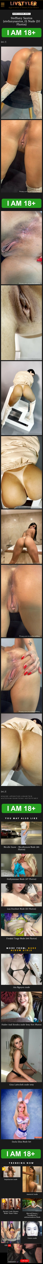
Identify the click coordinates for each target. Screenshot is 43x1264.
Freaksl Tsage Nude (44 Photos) (21, 938)
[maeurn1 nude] (32, 1179)
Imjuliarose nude (10, 1179)
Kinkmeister (32, 1256)
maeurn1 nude (32, 1194)
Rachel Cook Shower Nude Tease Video (11, 1212)
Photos (16, 796)
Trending (3, 1168)
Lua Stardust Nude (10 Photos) (21, 909)
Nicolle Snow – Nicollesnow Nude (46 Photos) (21, 848)
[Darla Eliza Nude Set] (21, 1114)
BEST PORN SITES (21, 1256)
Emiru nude (32, 1238)
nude (6, 796)
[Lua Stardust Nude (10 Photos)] (21, 894)
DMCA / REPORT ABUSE (21, 1258)
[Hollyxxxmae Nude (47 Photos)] (21, 865)
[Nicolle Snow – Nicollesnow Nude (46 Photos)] (21, 833)
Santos (27, 796)
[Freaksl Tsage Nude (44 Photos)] (21, 924)
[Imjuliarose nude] (10, 1171)
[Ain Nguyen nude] (21, 969)
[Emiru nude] (32, 1228)
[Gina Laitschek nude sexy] (21, 1055)
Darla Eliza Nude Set (21, 1141)
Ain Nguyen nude (21, 987)
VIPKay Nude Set (10, 1245)
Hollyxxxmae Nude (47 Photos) (21, 879)
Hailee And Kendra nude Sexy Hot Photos (21, 1024)
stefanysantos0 (13, 798)
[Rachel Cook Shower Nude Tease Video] (10, 1203)
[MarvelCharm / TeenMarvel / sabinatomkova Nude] (32, 1204)
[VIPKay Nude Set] (10, 1232)
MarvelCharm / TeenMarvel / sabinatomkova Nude (32, 1215)
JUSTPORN (10, 1256)
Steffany (32, 798)
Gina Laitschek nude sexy (21, 1084)
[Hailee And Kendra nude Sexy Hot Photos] (21, 1007)
